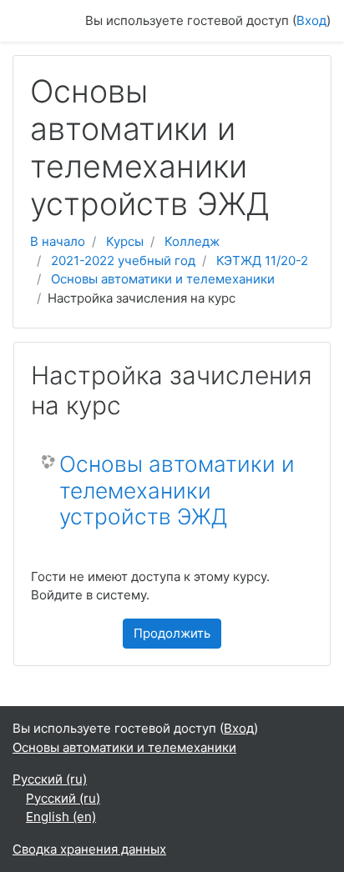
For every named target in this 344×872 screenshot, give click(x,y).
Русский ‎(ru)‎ (50, 779)
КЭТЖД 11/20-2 (262, 260)
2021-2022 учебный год (123, 260)
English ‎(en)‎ (61, 816)
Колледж (192, 241)
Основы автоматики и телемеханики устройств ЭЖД (177, 490)
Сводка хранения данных (89, 849)
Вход (311, 20)
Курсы (125, 241)
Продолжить (172, 633)
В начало (57, 241)
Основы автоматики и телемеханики (163, 279)
